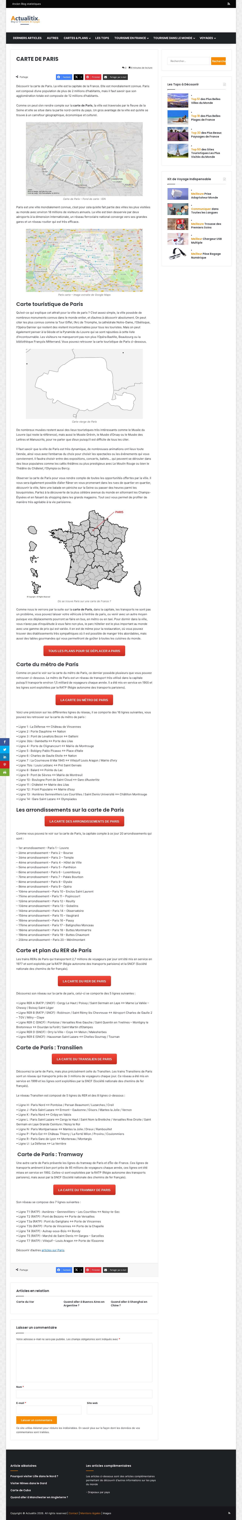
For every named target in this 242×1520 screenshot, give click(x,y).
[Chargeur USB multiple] (178, 239)
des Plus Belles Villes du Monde (205, 101)
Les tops (102, 38)
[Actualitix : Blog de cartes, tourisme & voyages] (25, 20)
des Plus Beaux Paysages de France (206, 134)
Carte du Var (25, 1302)
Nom (20, 1386)
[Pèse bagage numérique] (178, 254)
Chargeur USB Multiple (206, 241)
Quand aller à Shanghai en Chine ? (129, 1303)
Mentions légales (90, 1513)
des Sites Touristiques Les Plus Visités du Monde (205, 153)
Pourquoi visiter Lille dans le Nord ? (34, 1476)
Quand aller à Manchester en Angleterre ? (39, 1497)
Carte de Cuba (20, 1490)
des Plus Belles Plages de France (205, 118)
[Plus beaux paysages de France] (178, 134)
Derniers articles (27, 38)
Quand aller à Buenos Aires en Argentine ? (84, 1303)
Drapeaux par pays (99, 1492)
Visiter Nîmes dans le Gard (28, 1483)
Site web (92, 1402)
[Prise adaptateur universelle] (178, 194)
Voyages (206, 38)
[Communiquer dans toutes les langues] (178, 209)
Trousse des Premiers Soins (206, 226)
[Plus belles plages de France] (178, 117)
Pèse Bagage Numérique (206, 255)
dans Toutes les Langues (205, 211)
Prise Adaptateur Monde (204, 195)
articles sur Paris (53, 1250)
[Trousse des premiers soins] (178, 224)
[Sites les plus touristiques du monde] (178, 151)
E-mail (21, 1402)
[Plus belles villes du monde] (178, 100)
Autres (52, 38)
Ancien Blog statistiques (26, 3)
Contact (73, 1513)
